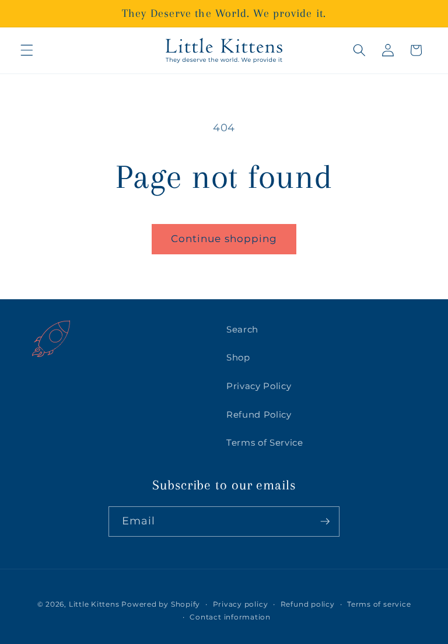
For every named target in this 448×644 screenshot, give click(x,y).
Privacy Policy (258, 385)
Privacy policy (240, 604)
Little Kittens (94, 604)
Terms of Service (264, 442)
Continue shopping (224, 238)
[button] (27, 50)
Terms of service (379, 604)
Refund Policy (259, 414)
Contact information (230, 616)
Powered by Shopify (160, 604)
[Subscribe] (325, 521)
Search (242, 329)
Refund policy (308, 604)
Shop (238, 357)
